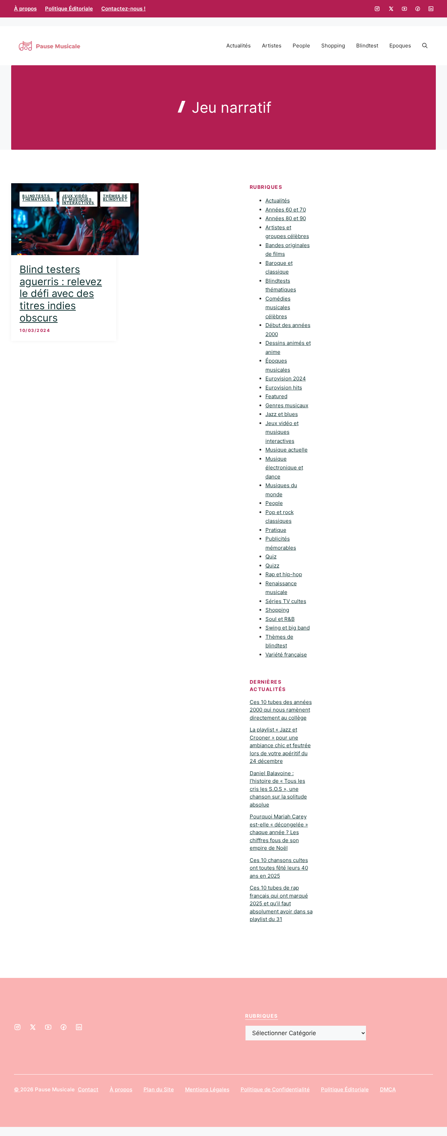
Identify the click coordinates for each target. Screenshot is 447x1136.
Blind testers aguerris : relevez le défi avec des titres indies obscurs (61, 293)
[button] (425, 45)
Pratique (275, 530)
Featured (276, 396)
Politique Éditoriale (69, 8)
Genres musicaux (286, 405)
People (301, 45)
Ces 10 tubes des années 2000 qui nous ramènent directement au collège (281, 710)
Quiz (271, 556)
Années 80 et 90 (285, 218)
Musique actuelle (286, 449)
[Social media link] (377, 9)
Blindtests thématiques (38, 197)
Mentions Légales (207, 1089)
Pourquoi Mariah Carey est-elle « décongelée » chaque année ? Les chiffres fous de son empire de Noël (279, 832)
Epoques (400, 45)
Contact (88, 1089)
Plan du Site (159, 1089)
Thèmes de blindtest (115, 197)
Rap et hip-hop (283, 574)
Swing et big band (287, 627)
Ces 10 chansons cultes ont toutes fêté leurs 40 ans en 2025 (279, 868)
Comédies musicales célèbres (278, 307)
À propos (25, 8)
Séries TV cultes (285, 601)
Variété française (286, 654)
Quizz (272, 565)
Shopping (333, 45)
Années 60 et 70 (285, 209)
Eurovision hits (283, 387)
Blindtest (367, 45)
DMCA (388, 1089)
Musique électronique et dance (284, 467)
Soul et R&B (280, 619)
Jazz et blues (281, 414)
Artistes (271, 45)
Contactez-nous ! (123, 8)
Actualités (238, 45)
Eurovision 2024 (285, 378)
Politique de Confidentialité (275, 1089)
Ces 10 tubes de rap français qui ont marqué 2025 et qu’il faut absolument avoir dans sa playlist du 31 (281, 903)
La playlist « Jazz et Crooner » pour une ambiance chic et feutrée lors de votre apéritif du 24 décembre (280, 745)
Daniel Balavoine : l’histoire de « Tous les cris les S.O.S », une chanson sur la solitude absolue (278, 789)
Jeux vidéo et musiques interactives (78, 199)
